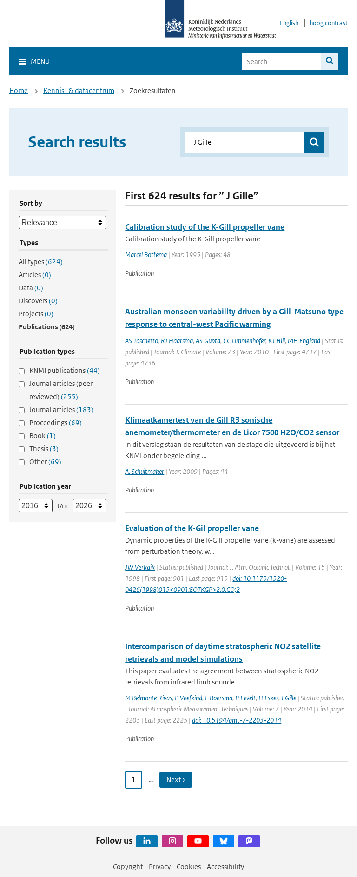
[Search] (329, 61)
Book (42, 435)
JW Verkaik (140, 567)
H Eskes (268, 697)
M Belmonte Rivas (148, 697)
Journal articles (61, 409)
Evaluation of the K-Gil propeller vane (192, 528)
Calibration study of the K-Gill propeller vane (204, 227)
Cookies (189, 866)
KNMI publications (64, 370)
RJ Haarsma (177, 340)
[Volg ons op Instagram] (172, 841)
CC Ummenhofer (244, 340)
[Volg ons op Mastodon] (249, 841)
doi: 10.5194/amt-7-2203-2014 (236, 720)
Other (45, 461)
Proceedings (55, 422)
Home (18, 90)
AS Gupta (208, 340)
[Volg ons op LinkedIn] (146, 841)
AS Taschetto (141, 340)
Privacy (160, 866)
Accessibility (225, 866)
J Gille (288, 697)
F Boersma (218, 697)
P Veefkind (188, 697)
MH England (304, 340)
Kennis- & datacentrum (78, 90)
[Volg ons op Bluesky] (223, 841)
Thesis (44, 448)
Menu (40, 61)
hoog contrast (329, 23)
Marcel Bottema (146, 254)
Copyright (128, 866)
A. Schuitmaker (144, 471)
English (289, 23)
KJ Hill (276, 340)
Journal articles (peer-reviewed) (62, 390)
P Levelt (245, 697)
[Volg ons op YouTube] (198, 841)
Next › (175, 779)
